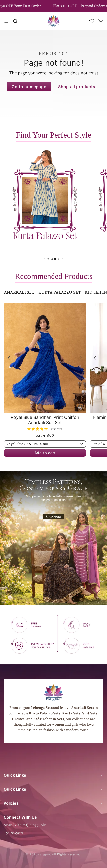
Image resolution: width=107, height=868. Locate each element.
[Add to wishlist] (80, 407)
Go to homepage (29, 86)
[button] (15, 21)
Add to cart (45, 453)
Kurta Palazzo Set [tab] (59, 292)
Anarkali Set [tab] (19, 292)
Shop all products (76, 86)
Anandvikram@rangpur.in (25, 825)
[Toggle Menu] (6, 21)
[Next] (81, 358)
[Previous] (9, 358)
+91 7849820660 (17, 833)
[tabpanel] (53, 387)
